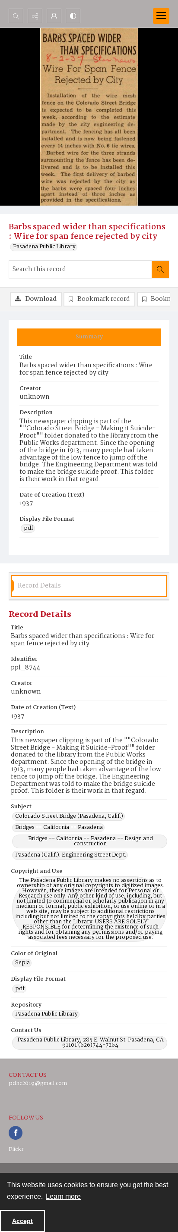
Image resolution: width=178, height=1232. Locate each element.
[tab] (89, 337)
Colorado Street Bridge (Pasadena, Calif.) (69, 816)
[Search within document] (160, 269)
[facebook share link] (15, 1133)
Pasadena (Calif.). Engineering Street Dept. (70, 855)
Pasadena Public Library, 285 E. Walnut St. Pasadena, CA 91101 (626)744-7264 (90, 1043)
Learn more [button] (63, 1196)
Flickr (16, 1149)
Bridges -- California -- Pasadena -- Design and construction (90, 841)
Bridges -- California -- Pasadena (59, 827)
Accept (22, 1220)
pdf (28, 528)
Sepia (22, 963)
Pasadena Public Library (44, 247)
